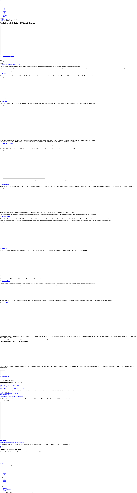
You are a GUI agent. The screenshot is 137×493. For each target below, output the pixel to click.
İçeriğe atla (2, 0)
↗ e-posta (15, 2)
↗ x (1, 2)
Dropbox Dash (5, 216)
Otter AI (4, 73)
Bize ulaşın (4, 490)
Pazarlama (4, 9)
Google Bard (5, 184)
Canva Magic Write (7, 143)
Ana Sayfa (4, 8)
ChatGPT (4, 101)
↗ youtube (12, 2)
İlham (3, 14)
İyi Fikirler (4, 12)
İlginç (3, 13)
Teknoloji (4, 11)
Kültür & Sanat (5, 15)
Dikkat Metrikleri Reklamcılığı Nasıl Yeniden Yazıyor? (12, 442)
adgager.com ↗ (5, 488)
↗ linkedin (4, 2)
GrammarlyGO (6, 281)
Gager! (4, 16)
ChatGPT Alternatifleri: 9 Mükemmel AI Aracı (11, 369)
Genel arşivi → (3, 384)
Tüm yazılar (5, 474)
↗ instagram (8, 2)
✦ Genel (1, 20)
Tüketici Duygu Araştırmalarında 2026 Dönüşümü (11, 396)
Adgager (1, 392)
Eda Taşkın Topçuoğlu (4, 376)
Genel (6, 19)
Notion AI (4, 248)
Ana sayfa (2, 19)
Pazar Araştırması (6, 386)
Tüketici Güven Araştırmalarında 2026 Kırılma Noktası (12, 388)
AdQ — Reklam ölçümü (7, 489)
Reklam (4, 10)
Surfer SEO (5, 302)
